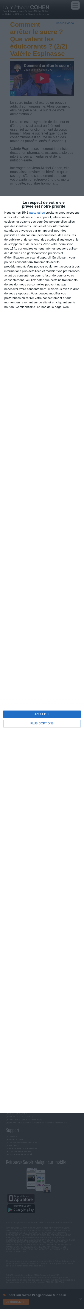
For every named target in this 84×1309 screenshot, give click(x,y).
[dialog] (42, 654)
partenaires (37, 212)
